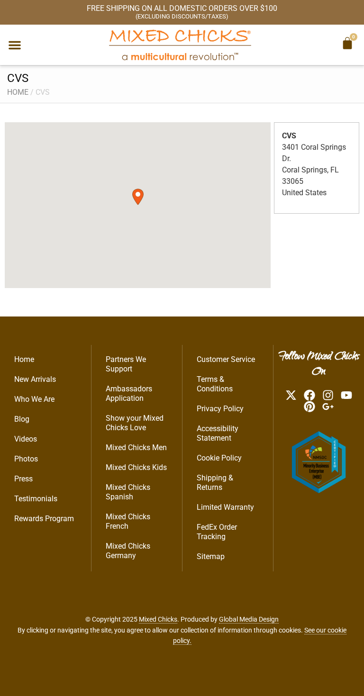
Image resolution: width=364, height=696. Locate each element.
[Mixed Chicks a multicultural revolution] (180, 44)
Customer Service (226, 359)
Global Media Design (249, 619)
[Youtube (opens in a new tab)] (346, 395)
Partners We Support (126, 364)
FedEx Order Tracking (217, 532)
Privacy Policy (220, 408)
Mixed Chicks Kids (136, 467)
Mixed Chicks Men (136, 447)
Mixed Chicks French (128, 521)
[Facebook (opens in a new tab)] (309, 395)
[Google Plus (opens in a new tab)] (328, 406)
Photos (26, 458)
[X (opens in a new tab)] (291, 395)
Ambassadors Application (129, 393)
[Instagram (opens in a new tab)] (328, 395)
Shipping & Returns (215, 482)
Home (17, 92)
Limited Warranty (225, 507)
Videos (25, 438)
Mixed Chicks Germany (128, 551)
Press (23, 478)
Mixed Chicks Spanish (128, 492)
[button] (15, 45)
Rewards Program (44, 518)
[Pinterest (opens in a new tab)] (309, 406)
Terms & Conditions (215, 384)
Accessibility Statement (217, 433)
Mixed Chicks (158, 619)
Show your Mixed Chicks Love (135, 423)
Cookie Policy (219, 457)
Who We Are (34, 399)
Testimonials (35, 498)
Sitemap (211, 556)
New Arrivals (35, 379)
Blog (21, 419)
